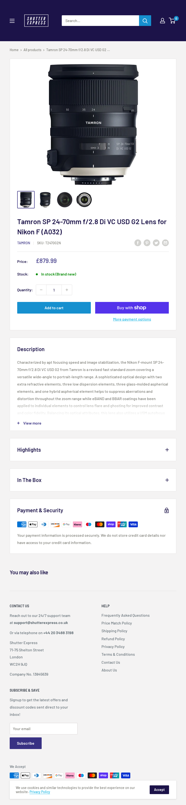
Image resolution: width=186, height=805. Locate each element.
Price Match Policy (116, 623)
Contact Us (110, 662)
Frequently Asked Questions (125, 615)
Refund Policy (113, 638)
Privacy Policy (113, 646)
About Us (109, 670)
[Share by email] (165, 242)
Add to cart (54, 307)
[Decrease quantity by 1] (41, 290)
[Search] (145, 20)
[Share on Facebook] (137, 242)
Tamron (23, 243)
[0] (172, 21)
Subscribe (25, 743)
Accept (159, 790)
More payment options (132, 319)
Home (14, 50)
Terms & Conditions (118, 654)
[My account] (162, 20)
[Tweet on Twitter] (156, 242)
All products (32, 50)
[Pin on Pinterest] (147, 242)
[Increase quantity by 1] (67, 290)
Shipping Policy (114, 630)
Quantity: (25, 289)
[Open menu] (12, 21)
